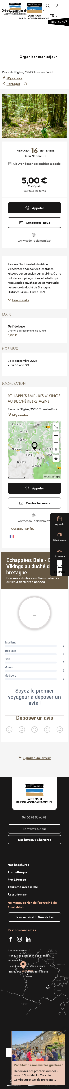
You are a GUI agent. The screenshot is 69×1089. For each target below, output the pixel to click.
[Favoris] (56, 5)
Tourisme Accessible (23, 887)
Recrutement (18, 894)
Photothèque (17, 872)
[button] (47, 5)
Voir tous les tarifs (34, 191)
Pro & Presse (17, 879)
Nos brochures (18, 865)
